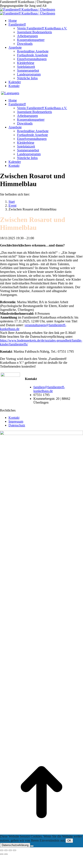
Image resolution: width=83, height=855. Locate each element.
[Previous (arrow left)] (1, 854)
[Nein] (32, 846)
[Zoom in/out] (14, 850)
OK (69, 840)
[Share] (6, 850)
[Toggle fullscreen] (10, 850)
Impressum (16, 421)
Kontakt (14, 417)
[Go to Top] (41, 832)
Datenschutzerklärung (15, 845)
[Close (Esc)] (1, 850)
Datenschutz (17, 425)
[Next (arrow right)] (6, 854)
